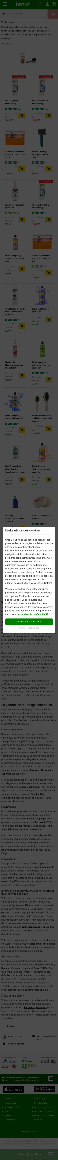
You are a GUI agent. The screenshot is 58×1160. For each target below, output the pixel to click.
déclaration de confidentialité (32, 614)
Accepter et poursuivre (29, 621)
